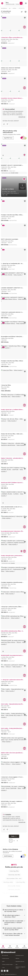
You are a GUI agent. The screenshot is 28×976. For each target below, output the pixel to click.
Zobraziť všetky (14, 896)
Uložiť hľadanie (8, 856)
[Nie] (7, 124)
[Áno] (4, 124)
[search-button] (21, 3)
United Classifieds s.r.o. (12, 974)
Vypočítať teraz (8, 137)
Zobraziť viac (21, 117)
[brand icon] (2, 3)
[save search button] (25, 11)
